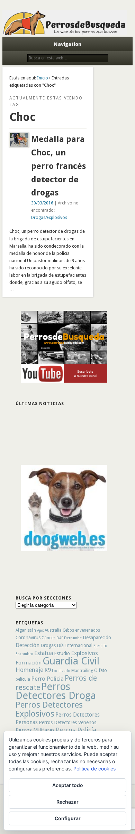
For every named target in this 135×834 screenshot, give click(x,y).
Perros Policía (76, 730)
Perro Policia (47, 678)
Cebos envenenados (81, 630)
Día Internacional (74, 645)
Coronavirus (28, 637)
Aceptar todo (67, 785)
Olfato (100, 670)
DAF (59, 638)
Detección (27, 645)
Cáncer (48, 637)
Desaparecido (97, 637)
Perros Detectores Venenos (67, 722)
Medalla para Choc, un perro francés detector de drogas (58, 166)
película (23, 679)
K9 (47, 670)
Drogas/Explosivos (49, 217)
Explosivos (84, 653)
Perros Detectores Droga (56, 691)
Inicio (42, 77)
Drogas (48, 645)
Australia (53, 630)
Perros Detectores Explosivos (49, 709)
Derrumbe (73, 638)
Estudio (62, 653)
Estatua (43, 653)
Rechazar (67, 802)
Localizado (61, 671)
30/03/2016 (42, 203)
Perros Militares (35, 730)
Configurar (68, 818)
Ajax (40, 630)
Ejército (100, 645)
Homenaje (29, 670)
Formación (29, 663)
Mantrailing (82, 670)
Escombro (24, 654)
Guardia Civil (71, 661)
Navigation (67, 44)
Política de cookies (94, 768)
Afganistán (26, 630)
